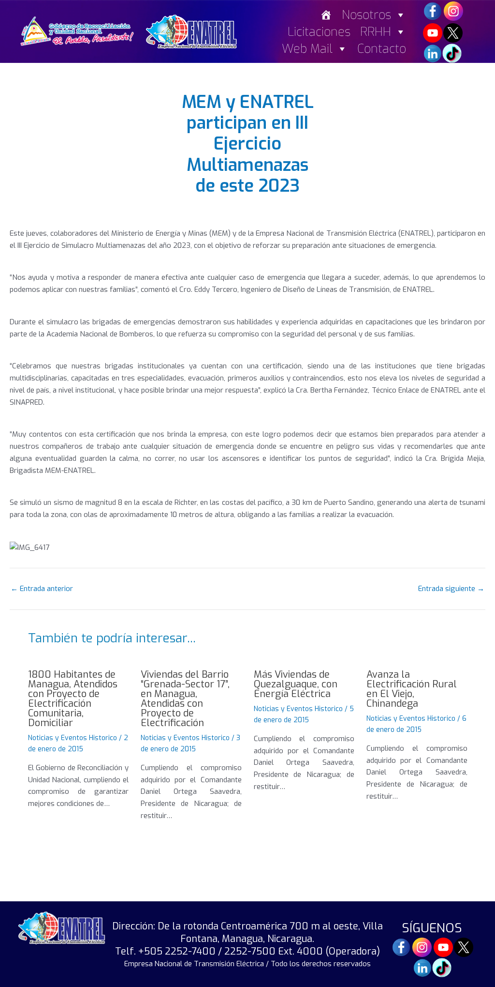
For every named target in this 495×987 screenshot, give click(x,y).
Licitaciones (319, 32)
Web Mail (307, 49)
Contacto (381, 49)
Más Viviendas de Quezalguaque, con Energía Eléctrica (295, 684)
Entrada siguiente (451, 588)
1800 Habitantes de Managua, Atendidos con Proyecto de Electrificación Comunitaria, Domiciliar (72, 698)
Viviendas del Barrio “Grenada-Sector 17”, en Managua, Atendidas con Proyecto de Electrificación (185, 698)
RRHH (375, 32)
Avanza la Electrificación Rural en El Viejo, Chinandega (411, 689)
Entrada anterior (42, 588)
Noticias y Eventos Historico (72, 738)
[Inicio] (326, 14)
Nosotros (366, 15)
